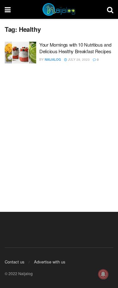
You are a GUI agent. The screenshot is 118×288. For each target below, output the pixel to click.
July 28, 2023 (78, 59)
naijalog (53, 59)
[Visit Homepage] (58, 9)
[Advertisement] (59, 134)
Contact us (15, 262)
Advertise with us (49, 262)
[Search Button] (110, 9)
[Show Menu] (8, 9)
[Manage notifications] (103, 274)
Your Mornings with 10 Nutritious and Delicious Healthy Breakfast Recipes (75, 47)
